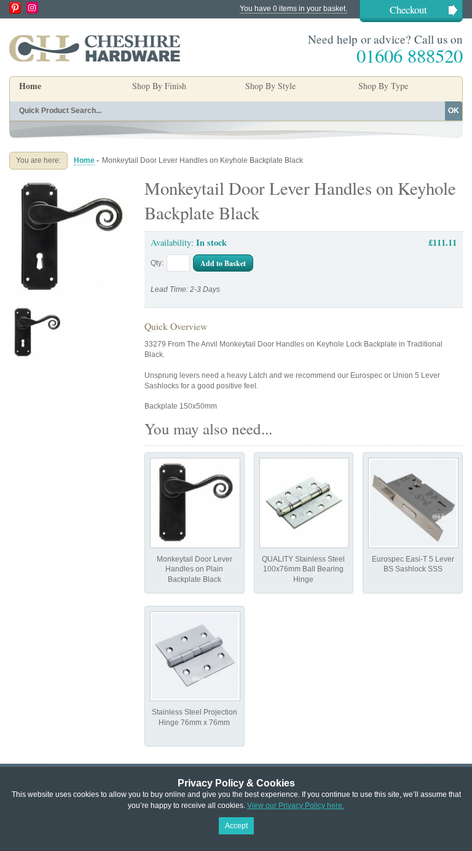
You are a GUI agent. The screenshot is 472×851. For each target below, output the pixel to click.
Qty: (157, 263)
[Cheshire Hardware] (94, 48)
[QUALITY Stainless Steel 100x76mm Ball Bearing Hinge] (304, 503)
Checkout (408, 9)
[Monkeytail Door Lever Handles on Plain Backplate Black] (195, 503)
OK (453, 110)
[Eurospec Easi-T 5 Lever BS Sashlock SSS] (413, 503)
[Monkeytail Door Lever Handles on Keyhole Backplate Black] (70, 180)
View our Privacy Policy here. (295, 805)
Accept (236, 826)
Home (30, 85)
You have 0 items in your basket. (293, 8)
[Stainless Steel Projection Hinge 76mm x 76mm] (195, 656)
